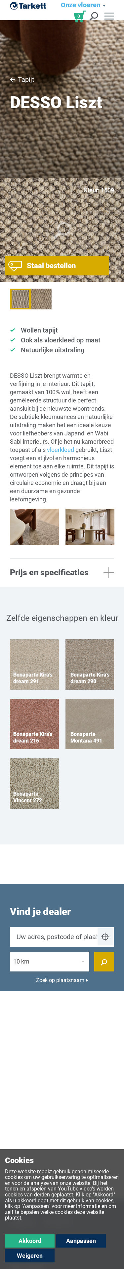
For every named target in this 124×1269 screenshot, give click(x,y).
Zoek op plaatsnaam (60, 980)
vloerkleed (60, 449)
